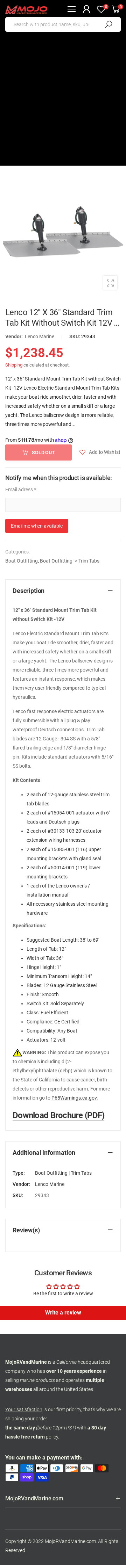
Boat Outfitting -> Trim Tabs (69, 561)
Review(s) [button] (26, 1230)
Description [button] (28, 590)
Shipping (13, 365)
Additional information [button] (44, 1152)
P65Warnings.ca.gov (74, 1098)
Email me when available (37, 526)
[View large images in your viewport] (110, 283)
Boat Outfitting (21, 561)
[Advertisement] (63, 103)
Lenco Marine (39, 336)
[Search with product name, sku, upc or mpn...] (108, 24)
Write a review (63, 1312)
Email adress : (21, 489)
